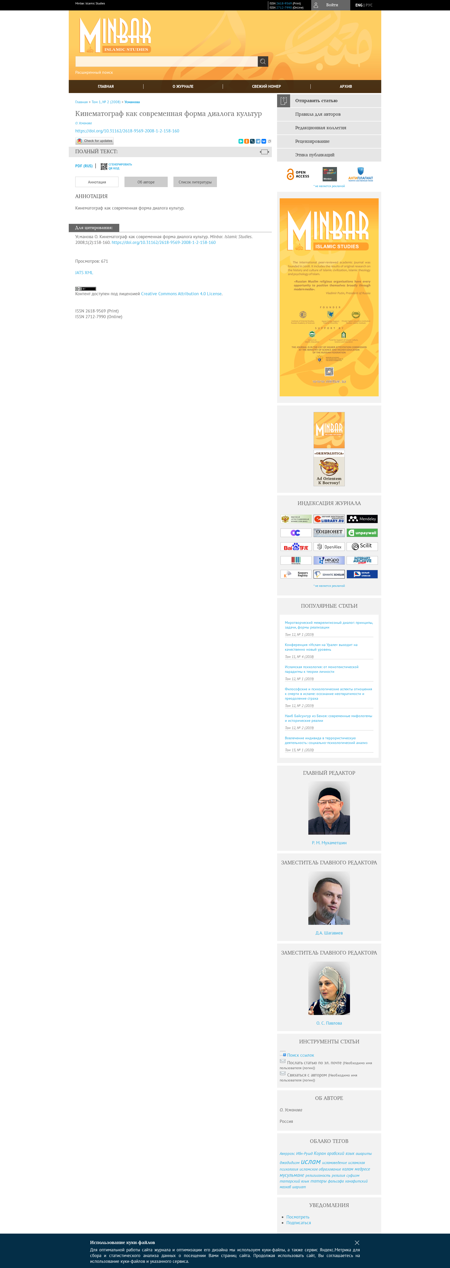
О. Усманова (83, 123)
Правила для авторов (318, 114)
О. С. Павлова (329, 1023)
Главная (106, 86)
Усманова (132, 102)
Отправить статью (316, 101)
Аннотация (97, 182)
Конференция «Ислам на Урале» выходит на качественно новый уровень (321, 647)
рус (369, 5)
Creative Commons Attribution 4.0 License (181, 294)
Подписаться (298, 1223)
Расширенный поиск (94, 72)
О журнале (183, 86)
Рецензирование (312, 141)
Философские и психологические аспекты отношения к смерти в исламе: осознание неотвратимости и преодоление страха (328, 694)
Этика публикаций (314, 155)
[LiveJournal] (252, 141)
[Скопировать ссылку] (269, 141)
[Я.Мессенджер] (241, 141)
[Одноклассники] (246, 141)
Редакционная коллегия (320, 128)
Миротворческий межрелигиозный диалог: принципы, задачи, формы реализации (329, 625)
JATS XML (84, 272)
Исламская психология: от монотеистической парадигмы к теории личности (322, 669)
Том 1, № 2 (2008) (106, 102)
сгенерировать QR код (117, 166)
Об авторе (146, 182)
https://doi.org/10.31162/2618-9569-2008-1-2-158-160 (127, 131)
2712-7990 (284, 7)
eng (358, 5)
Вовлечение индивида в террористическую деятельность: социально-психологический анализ (326, 740)
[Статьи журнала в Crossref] (329, 174)
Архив (346, 86)
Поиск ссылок (300, 1055)
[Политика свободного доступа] (298, 174)
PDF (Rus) (84, 165)
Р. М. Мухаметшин (329, 843)
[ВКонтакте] (263, 141)
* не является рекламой (329, 186)
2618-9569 (284, 3)
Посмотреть (297, 1217)
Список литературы (195, 182)
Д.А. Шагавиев (329, 933)
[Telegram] (258, 141)
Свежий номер (266, 86)
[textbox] (167, 61)
